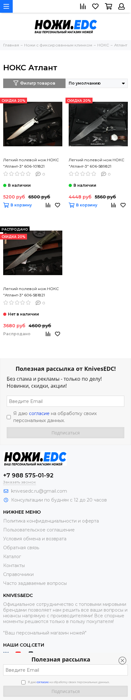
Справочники (18, 574)
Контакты (14, 565)
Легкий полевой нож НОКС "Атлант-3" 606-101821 (31, 163)
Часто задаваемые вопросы (35, 583)
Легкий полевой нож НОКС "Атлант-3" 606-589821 (96, 163)
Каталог (12, 556)
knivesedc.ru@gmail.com (39, 491)
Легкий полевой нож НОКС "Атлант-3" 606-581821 (31, 291)
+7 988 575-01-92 (28, 475)
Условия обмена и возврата (34, 539)
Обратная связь (21, 548)
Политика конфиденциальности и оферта (51, 521)
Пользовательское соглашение (39, 530)
